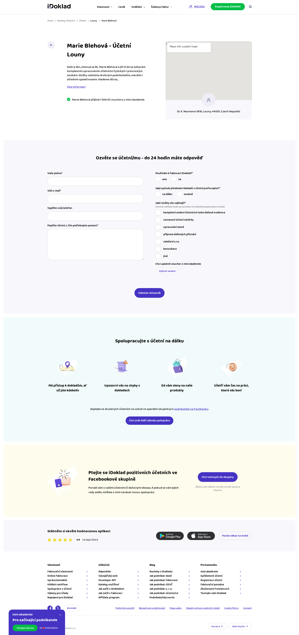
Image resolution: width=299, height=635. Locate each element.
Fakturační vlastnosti (60, 571)
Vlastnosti (103, 7)
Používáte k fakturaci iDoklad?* (174, 173)
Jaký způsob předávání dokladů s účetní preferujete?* (187, 188)
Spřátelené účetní (211, 576)
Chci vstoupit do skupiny (218, 477)
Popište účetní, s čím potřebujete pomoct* (72, 226)
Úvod (50, 21)
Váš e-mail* (54, 191)
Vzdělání (136, 7)
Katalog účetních (66, 21)
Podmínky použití (125, 608)
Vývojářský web (107, 576)
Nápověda (104, 571)
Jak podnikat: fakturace (164, 580)
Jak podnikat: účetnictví (164, 593)
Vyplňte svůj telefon (59, 208)
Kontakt (71, 608)
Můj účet (199, 6)
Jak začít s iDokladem (111, 589)
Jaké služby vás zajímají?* (190, 204)
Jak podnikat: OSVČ (161, 584)
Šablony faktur (160, 7)
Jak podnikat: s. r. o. (161, 589)
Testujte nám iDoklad (213, 593)
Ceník (121, 7)
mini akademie (209, 571)
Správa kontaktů (57, 580)
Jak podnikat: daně (161, 576)
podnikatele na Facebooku (191, 409)
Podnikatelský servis (162, 597)
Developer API (107, 580)
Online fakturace (57, 576)
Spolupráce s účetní (59, 589)
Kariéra (215, 626)
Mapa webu (176, 608)
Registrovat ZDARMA (228, 6)
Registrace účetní (211, 580)
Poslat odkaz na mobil (235, 536)
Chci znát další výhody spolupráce (149, 420)
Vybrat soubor (167, 271)
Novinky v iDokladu (161, 571)
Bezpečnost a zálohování (152, 608)
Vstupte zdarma (25, 628)
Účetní (82, 21)
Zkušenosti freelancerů (215, 589)
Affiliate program (108, 597)
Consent (247, 608)
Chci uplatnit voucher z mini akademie (178, 264)
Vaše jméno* (54, 173)
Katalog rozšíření (108, 584)
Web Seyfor (238, 626)
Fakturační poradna (212, 584)
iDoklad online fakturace (59, 6)
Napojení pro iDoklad (60, 597)
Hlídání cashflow (57, 584)
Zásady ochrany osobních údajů (203, 608)
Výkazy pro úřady (57, 593)
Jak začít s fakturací (110, 593)
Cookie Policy (231, 608)
